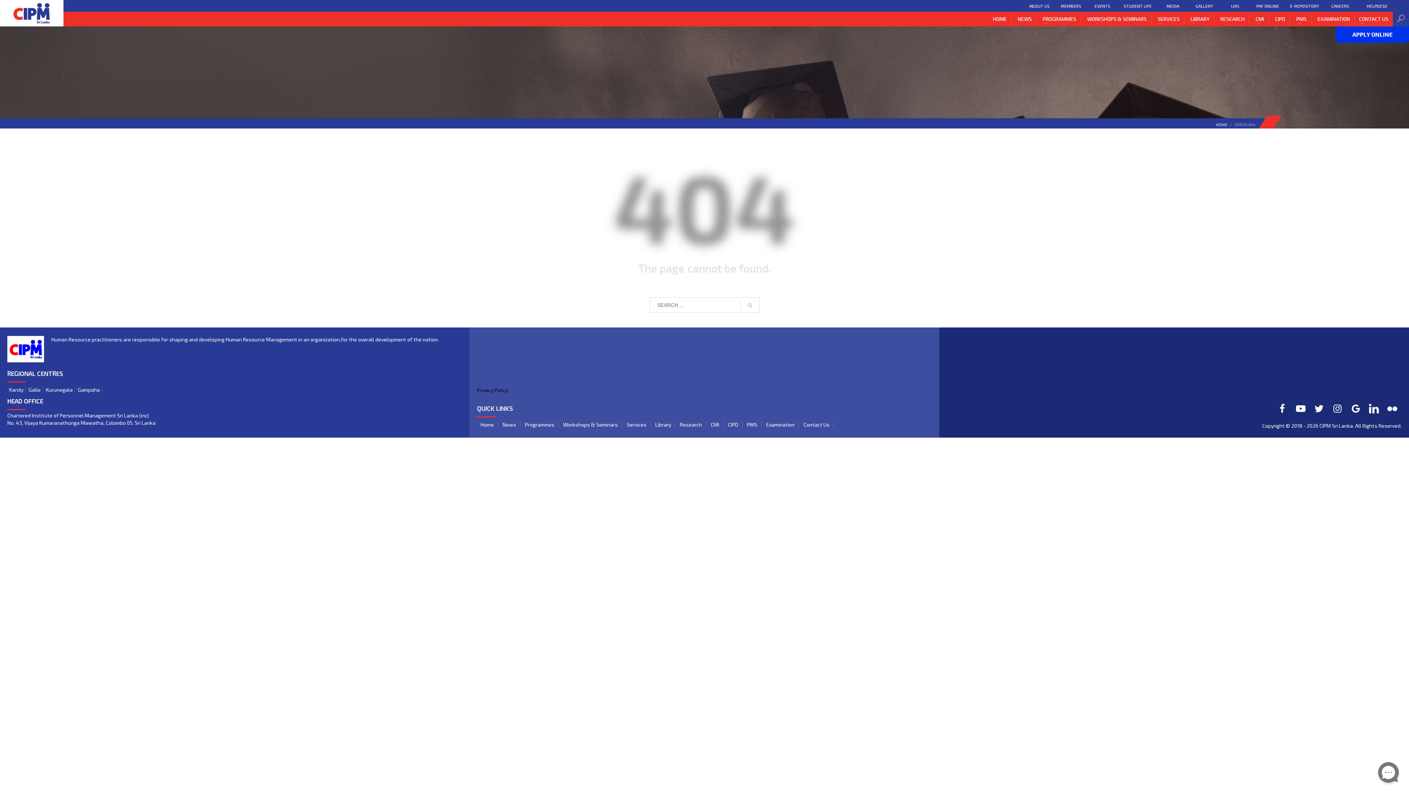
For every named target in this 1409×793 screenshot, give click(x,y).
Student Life (1138, 5)
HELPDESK (1377, 5)
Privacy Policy (492, 390)
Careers (1340, 5)
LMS (1235, 5)
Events (1102, 5)
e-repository (1304, 5)
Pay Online (1267, 5)
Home (1221, 124)
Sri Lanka (1342, 426)
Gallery (1204, 5)
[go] (750, 305)
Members (1071, 5)
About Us (1039, 5)
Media (1172, 5)
